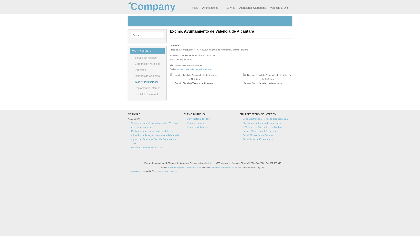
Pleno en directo (195, 123)
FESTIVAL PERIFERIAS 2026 (146, 147)
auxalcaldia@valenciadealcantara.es (194, 69)
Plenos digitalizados (197, 127)
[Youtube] (195, 157)
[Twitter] (188, 157)
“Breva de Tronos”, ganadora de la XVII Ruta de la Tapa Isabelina (154, 125)
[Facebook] (182, 157)
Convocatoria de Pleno (199, 119)
